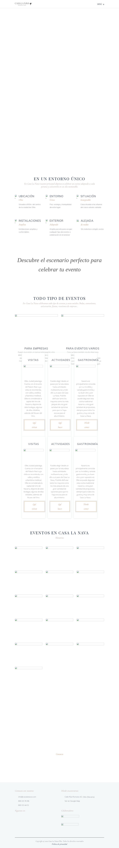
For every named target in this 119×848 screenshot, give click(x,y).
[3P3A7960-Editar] (59, 629)
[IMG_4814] (28, 653)
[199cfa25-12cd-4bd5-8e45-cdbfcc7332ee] (90, 605)
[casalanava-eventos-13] (90, 557)
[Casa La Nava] (28, 557)
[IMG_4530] (59, 581)
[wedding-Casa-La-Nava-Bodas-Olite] (90, 653)
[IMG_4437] (90, 629)
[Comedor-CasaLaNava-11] (28, 581)
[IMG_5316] (28, 677)
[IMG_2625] (28, 629)
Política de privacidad (59, 844)
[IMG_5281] (59, 653)
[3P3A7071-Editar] (59, 557)
